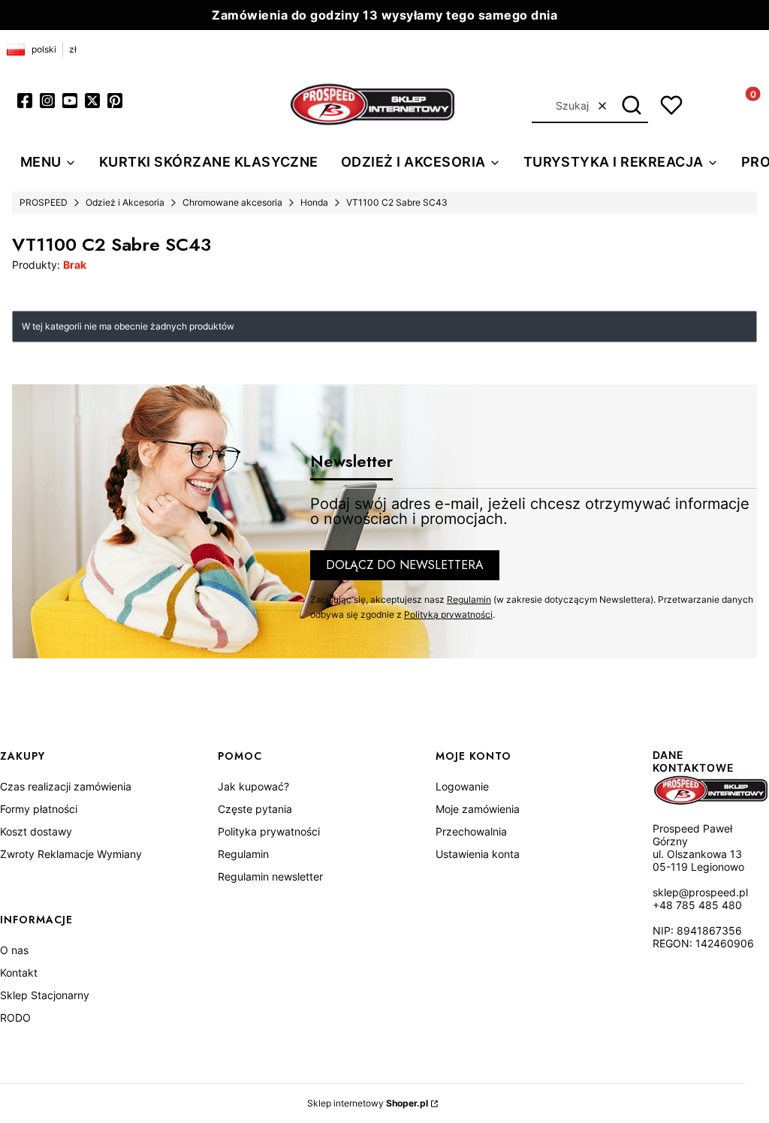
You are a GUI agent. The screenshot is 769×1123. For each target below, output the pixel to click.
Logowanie (462, 786)
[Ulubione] (671, 105)
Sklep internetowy (367, 1103)
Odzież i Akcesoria (125, 202)
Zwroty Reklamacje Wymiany (71, 854)
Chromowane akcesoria (232, 202)
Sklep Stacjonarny (44, 995)
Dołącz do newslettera (405, 565)
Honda (314, 202)
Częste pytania (255, 808)
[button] (631, 106)
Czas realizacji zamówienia (65, 786)
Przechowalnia (471, 831)
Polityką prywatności (448, 614)
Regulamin (469, 599)
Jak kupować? (253, 786)
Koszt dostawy (36, 831)
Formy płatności (38, 808)
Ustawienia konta (478, 854)
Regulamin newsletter (270, 876)
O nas (14, 950)
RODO (15, 1017)
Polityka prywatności (269, 831)
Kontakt (19, 972)
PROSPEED (44, 202)
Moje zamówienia (478, 808)
